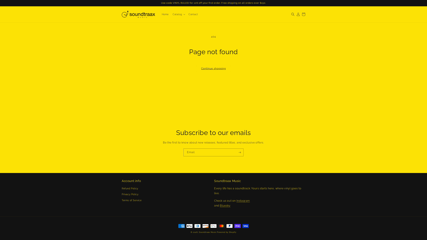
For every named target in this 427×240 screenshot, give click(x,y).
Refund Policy (130, 188)
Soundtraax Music (207, 232)
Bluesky (225, 205)
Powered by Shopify (226, 232)
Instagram (243, 200)
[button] (178, 14)
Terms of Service (132, 200)
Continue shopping (213, 68)
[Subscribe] (239, 152)
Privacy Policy (130, 194)
